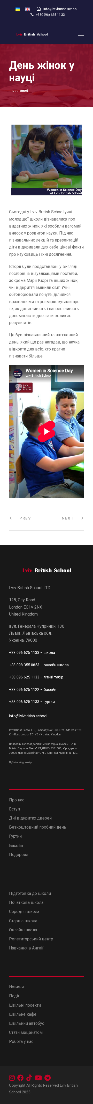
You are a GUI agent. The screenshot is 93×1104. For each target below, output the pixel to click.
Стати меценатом (26, 1032)
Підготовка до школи (30, 893)
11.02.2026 (18, 91)
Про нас (16, 800)
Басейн (16, 845)
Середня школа (24, 911)
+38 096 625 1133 (24, 652)
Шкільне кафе (22, 1014)
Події (14, 995)
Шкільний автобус (26, 1023)
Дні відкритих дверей (30, 818)
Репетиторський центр (31, 939)
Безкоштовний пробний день (37, 827)
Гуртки (15, 836)
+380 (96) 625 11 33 (51, 15)
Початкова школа (26, 902)
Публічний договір (20, 762)
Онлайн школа (23, 929)
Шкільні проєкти (25, 1005)
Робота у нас (21, 1041)
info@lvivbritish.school (28, 716)
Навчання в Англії (26, 948)
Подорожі (18, 854)
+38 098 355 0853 (24, 665)
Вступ (14, 809)
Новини (16, 986)
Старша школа (23, 920)
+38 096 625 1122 (24, 689)
